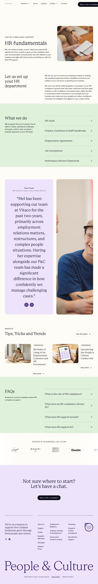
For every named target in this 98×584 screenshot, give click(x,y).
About (35, 3)
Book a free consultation (49, 498)
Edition (71, 577)
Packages (41, 543)
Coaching (71, 524)
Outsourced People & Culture (56, 538)
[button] (25, 3)
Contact (64, 3)
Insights (44, 3)
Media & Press (41, 548)
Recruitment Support (72, 538)
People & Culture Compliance (72, 530)
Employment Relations (54, 525)
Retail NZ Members (41, 537)
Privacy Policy (56, 577)
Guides (40, 532)
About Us (41, 524)
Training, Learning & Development (56, 532)
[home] (8, 3)
